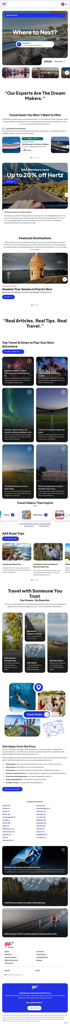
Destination (26, 43)
